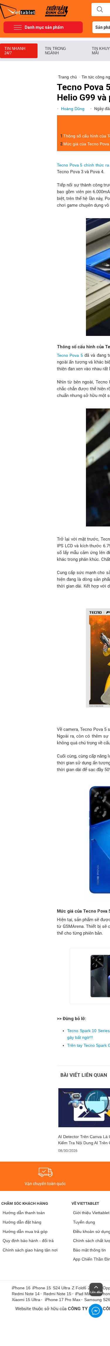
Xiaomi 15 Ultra (26, 1299)
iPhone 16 (21, 1288)
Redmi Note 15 (57, 1293)
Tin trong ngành (55, 50)
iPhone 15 (41, 1288)
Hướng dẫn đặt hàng (22, 1222)
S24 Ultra (61, 1288)
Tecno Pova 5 (70, 355)
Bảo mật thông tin (89, 1250)
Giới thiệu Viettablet (91, 1212)
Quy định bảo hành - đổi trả (28, 1240)
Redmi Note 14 (26, 1293)
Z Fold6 (79, 1288)
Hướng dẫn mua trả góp (25, 1231)
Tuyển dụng (84, 1222)
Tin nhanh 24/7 (14, 50)
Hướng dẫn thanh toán (24, 1212)
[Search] (99, 10)
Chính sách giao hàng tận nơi (30, 1250)
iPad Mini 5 (85, 1293)
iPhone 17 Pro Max (62, 1299)
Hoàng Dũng (73, 108)
